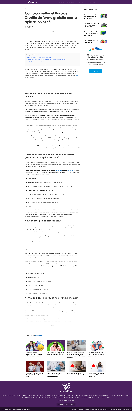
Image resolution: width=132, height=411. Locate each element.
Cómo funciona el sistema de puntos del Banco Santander (96, 374)
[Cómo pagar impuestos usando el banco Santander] (76, 371)
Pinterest (72, 404)
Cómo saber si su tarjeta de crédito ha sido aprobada (55, 353)
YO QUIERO (95, 71)
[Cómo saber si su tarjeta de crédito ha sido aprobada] (56, 350)
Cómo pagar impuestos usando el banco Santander (76, 374)
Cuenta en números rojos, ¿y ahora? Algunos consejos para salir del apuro (97, 354)
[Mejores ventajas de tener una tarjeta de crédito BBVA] (104, 17)
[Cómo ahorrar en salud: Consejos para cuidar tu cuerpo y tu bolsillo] (56, 371)
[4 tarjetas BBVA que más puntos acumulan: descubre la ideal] (104, 26)
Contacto (80, 409)
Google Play (58, 170)
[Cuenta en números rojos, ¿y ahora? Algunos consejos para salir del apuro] (97, 350)
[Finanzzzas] (32, 2)
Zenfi (76, 75)
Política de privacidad (116, 409)
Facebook (60, 404)
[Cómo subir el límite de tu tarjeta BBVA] (104, 42)
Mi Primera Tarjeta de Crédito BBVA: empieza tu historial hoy (91, 33)
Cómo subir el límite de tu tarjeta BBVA (91, 41)
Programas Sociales (90, 2)
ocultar (38, 54)
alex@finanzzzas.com (68, 400)
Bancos (99, 2)
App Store (70, 170)
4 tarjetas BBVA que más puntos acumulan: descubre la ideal (91, 25)
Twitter (66, 404)
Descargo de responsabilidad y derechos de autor (96, 409)
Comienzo (61, 2)
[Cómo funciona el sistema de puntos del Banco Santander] (97, 371)
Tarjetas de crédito (71, 2)
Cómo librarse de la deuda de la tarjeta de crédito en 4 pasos (35, 374)
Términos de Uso (127, 409)
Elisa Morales (30, 26)
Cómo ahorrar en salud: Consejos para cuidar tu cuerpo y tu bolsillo (54, 374)
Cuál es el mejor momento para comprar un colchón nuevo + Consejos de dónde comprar (76, 355)
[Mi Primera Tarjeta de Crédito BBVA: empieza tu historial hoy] (104, 34)
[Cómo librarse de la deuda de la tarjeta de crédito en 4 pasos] (35, 371)
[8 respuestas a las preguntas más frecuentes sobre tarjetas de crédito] (35, 350)
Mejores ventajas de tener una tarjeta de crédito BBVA (90, 16)
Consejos (27, 9)
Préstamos (80, 2)
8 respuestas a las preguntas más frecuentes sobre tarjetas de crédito (34, 354)
